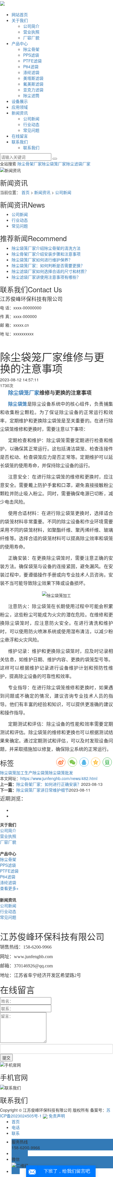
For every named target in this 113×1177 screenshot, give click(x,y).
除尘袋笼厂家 (54, 164)
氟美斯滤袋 (33, 84)
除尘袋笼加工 (12, 772)
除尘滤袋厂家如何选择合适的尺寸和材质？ (50, 271)
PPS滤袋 (31, 55)
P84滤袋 (31, 66)
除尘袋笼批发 (61, 772)
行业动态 (31, 124)
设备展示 (20, 101)
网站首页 (20, 14)
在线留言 (20, 136)
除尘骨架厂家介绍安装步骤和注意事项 (46, 254)
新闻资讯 (20, 113)
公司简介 (31, 26)
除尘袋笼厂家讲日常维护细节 (42, 790)
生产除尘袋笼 (36, 772)
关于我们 (20, 20)
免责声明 (57, 1116)
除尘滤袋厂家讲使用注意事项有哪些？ (46, 277)
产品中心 (20, 43)
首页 (25, 192)
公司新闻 (31, 118)
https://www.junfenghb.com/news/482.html (58, 778)
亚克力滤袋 (33, 90)
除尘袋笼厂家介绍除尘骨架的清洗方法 (46, 248)
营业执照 (31, 32)
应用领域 (20, 107)
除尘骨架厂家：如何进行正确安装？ (48, 784)
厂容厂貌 (31, 37)
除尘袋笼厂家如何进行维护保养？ (42, 260)
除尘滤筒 (31, 95)
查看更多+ (9, 888)
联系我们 (20, 142)
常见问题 (31, 130)
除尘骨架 (31, 49)
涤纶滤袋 (31, 72)
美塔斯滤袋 (33, 78)
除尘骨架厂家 (29, 164)
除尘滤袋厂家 (78, 164)
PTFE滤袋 (32, 61)
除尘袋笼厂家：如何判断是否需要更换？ (48, 265)
